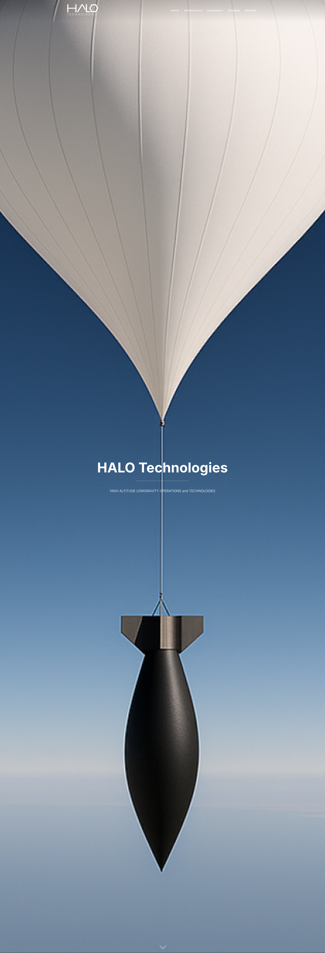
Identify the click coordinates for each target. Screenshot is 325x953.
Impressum (215, 10)
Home (175, 10)
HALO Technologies (162, 467)
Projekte (234, 10)
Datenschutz (193, 10)
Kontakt (250, 10)
